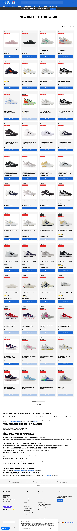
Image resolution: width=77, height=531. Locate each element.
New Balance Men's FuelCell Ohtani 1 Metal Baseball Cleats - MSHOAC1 (46, 293)
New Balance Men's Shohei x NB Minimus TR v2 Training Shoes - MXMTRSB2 (28, 294)
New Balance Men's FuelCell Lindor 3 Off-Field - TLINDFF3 (29, 110)
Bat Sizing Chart (27, 506)
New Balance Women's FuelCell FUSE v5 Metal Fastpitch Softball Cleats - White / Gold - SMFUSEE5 (29, 80)
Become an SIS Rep (27, 495)
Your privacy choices (27, 514)
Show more (39, 404)
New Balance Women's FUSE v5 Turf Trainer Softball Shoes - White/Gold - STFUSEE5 (11, 232)
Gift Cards (56, 6)
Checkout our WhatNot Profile (29, 512)
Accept (38, 528)
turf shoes (38, 420)
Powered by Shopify (13, 527)
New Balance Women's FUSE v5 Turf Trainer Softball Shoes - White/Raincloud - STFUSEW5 (28, 232)
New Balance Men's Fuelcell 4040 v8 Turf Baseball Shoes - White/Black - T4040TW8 (11, 263)
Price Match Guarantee (42, 509)
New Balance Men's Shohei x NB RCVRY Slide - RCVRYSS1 (11, 293)
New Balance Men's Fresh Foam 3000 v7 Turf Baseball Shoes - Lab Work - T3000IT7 (47, 387)
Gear (39, 6)
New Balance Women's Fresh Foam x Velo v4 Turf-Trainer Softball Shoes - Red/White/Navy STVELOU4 (65, 325)
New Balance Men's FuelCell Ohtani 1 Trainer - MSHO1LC (10, 79)
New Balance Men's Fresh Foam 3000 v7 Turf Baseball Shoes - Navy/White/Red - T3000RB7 (11, 387)
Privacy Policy (51, 525)
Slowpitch (14, 6)
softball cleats (30, 420)
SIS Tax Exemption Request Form (44, 511)
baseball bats (13, 421)
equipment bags (31, 470)
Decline (49, 528)
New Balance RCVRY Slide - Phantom (29, 49)
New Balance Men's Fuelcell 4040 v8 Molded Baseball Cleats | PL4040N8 (65, 142)
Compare (59, 26)
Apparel (34, 6)
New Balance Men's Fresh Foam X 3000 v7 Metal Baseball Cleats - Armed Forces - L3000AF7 (65, 356)
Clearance (45, 6)
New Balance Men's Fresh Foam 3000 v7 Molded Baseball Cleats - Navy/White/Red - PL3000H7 (29, 325)
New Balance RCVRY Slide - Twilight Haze (11, 50)
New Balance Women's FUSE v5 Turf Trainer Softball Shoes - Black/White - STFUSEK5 (65, 202)
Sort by (4, 26)
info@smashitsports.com (10, 499)
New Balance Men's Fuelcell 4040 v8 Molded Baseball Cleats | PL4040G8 (29, 173)
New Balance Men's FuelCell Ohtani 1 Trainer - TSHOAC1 (46, 231)
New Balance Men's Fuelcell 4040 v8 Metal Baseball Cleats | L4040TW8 (65, 173)
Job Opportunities (27, 510)
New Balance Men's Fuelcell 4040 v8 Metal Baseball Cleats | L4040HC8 (47, 173)
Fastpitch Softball (27, 6)
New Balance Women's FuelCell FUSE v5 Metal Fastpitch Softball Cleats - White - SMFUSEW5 (47, 80)
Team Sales (51, 6)
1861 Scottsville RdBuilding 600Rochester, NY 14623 (7, 496)
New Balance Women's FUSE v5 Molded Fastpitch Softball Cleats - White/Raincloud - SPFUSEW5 (47, 111)
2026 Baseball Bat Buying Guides (44, 516)
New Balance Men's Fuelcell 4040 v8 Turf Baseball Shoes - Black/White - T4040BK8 (65, 263)
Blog (24, 504)
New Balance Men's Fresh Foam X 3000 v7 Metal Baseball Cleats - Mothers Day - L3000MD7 (29, 356)
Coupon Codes (26, 493)
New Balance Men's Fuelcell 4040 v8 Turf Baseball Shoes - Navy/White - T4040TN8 (29, 263)
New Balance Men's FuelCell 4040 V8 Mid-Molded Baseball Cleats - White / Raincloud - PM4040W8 (29, 142)
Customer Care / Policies (42, 495)
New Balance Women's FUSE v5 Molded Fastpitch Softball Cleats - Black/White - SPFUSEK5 (65, 111)
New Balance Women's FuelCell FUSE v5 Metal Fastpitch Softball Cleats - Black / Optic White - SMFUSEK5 (65, 80)
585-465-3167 (8, 501)
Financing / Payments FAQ (43, 507)
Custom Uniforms (41, 502)
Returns (39, 493)
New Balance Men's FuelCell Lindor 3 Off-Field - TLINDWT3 (47, 50)
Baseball (19, 6)
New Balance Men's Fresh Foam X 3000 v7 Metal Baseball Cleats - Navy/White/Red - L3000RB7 (11, 356)
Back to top (38, 485)
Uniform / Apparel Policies (43, 497)
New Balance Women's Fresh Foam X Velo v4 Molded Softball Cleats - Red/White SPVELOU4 (11, 325)
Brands (8, 6)
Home (4, 6)
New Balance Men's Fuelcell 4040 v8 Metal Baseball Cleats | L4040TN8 (11, 201)
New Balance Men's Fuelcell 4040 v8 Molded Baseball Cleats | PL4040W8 (47, 142)
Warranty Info (40, 500)
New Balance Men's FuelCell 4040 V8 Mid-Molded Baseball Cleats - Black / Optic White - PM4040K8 (11, 142)
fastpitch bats (18, 421)
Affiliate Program (27, 500)
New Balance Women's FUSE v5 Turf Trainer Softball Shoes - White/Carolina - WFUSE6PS (10, 111)
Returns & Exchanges (47, 475)
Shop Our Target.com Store (29, 508)
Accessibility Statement (42, 518)
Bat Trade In (40, 513)
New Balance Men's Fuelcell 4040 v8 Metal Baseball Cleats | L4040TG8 (29, 201)
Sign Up (53, 8)
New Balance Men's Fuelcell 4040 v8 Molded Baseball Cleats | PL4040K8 (11, 173)
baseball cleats (18, 420)
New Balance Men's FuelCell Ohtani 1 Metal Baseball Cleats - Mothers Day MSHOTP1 (46, 325)
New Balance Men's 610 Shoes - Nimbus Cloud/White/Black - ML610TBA (65, 293)
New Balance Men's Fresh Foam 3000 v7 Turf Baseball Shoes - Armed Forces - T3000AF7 (47, 356)
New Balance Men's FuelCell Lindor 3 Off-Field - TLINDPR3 (65, 50)
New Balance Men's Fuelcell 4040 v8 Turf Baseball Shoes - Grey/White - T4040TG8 (47, 263)
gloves (26, 421)
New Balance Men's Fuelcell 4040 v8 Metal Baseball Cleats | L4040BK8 (47, 201)
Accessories (35, 421)
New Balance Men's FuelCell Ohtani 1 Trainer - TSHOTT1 (65, 386)
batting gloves (23, 470)
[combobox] (42, 2)
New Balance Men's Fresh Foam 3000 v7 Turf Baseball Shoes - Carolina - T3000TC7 (29, 387)
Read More (60, 500)
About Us (25, 502)
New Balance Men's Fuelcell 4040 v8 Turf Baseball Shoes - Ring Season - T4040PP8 (65, 232)
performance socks (16, 470)
